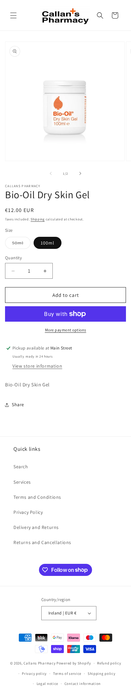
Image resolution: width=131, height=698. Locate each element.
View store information (37, 366)
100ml (47, 243)
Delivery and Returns (36, 527)
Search (20, 467)
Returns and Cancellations (42, 542)
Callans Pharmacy (39, 663)
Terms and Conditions (37, 497)
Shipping (38, 219)
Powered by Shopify (73, 663)
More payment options (65, 329)
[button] (13, 15)
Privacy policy (34, 673)
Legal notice (47, 683)
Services (22, 482)
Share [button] (18, 404)
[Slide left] (50, 173)
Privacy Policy (28, 512)
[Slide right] (80, 173)
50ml (21, 244)
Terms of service (67, 673)
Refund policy (109, 663)
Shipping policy (102, 673)
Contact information (82, 683)
